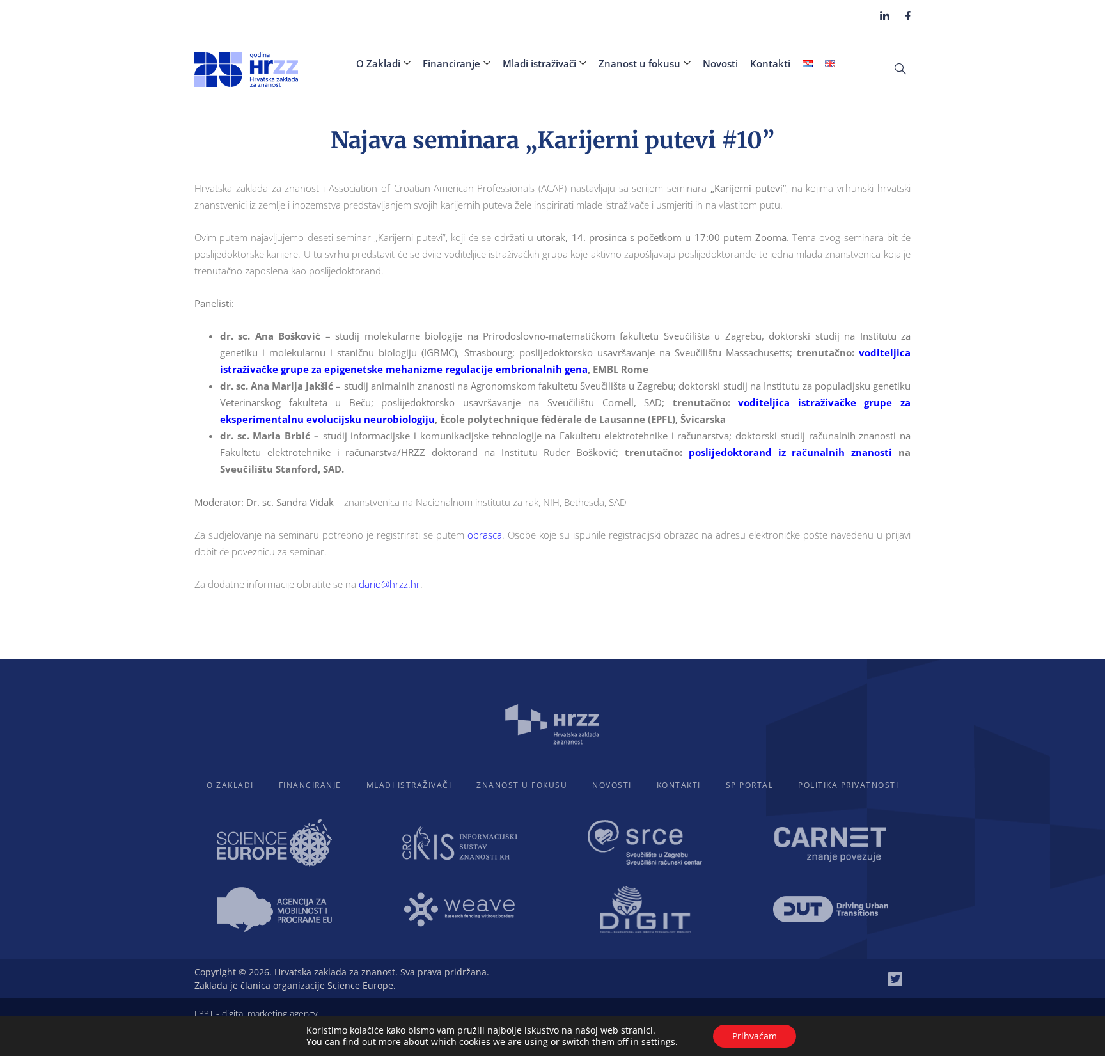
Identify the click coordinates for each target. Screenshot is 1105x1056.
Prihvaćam (754, 1036)
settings (658, 1042)
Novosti (720, 63)
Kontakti (770, 63)
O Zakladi (378, 63)
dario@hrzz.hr (389, 584)
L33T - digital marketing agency (255, 1013)
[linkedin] (884, 15)
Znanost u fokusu (639, 63)
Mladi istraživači (539, 63)
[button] (900, 67)
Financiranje (451, 63)
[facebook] (908, 14)
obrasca (484, 534)
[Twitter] (895, 979)
